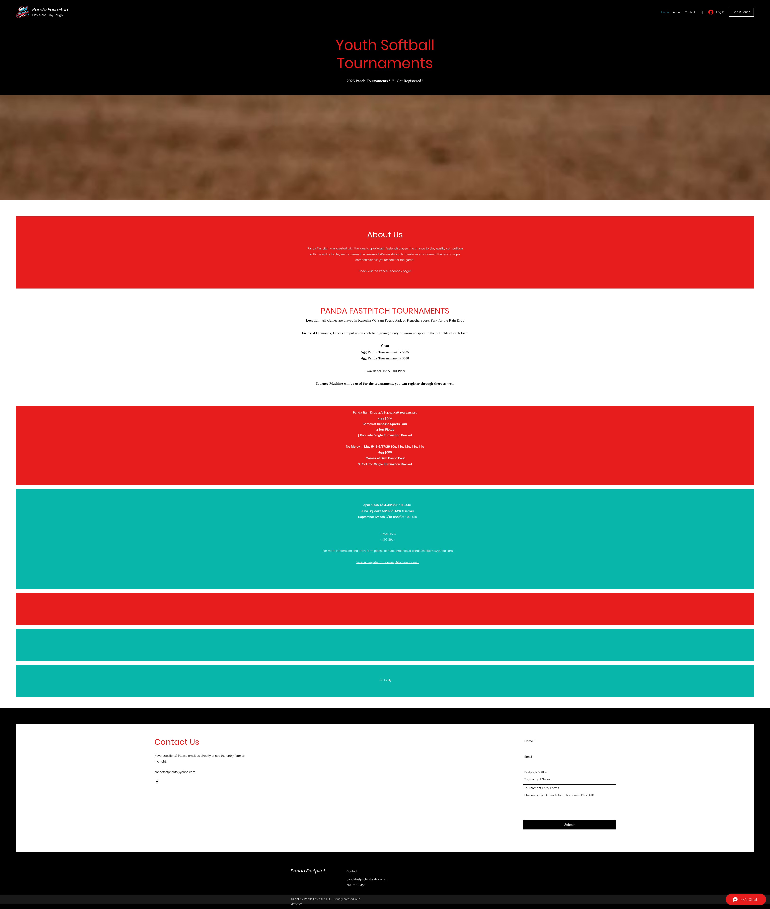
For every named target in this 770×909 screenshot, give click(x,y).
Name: (529, 741)
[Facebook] (702, 12)
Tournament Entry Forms (541, 788)
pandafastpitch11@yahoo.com (432, 551)
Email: (528, 756)
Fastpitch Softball (536, 772)
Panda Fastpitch (50, 9)
